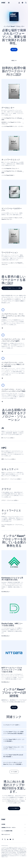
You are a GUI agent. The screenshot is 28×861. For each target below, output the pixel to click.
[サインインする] (19, 2)
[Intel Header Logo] (3, 2)
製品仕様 (14, 49)
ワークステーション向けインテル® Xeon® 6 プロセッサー (12, 263)
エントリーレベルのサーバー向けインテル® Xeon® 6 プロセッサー (12, 218)
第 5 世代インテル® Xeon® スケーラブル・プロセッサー (12, 123)
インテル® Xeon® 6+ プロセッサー (10, 168)
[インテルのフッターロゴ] (3, 819)
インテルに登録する (14, 808)
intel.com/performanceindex (6, 851)
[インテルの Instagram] (13, 839)
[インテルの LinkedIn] (8, 839)
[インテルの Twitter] (5, 839)
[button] (13, 824)
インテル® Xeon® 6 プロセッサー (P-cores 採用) (12, 118)
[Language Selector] (22, 2)
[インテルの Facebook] (2, 839)
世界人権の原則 (4, 854)
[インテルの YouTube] (10, 839)
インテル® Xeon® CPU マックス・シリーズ (12, 126)
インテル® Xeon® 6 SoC (7, 175)
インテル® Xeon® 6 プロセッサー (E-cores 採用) (12, 171)
